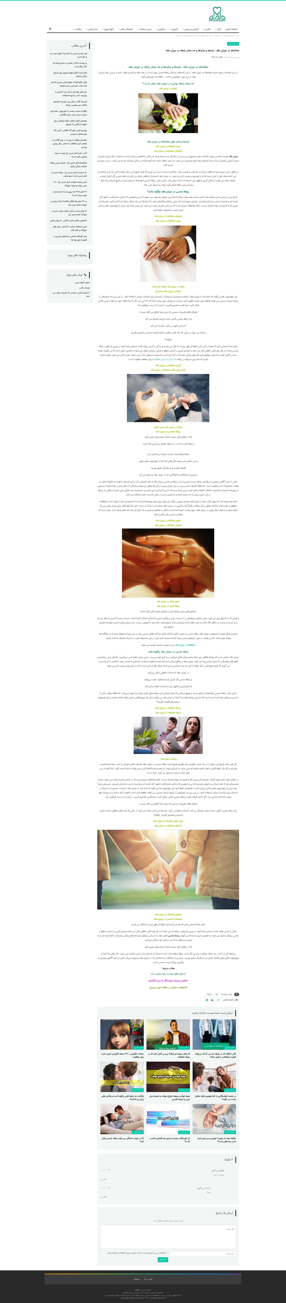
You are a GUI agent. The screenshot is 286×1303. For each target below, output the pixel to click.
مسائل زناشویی (233, 43)
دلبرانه (137, 1290)
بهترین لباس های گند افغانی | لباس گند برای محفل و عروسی (70, 132)
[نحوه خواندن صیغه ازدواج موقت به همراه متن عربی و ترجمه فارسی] (168, 1077)
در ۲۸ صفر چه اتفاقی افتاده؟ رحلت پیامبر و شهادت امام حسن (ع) (69, 203)
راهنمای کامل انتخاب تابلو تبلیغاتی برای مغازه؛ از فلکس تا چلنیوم (70, 122)
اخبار (219, 29)
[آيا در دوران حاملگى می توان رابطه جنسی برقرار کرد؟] (122, 1119)
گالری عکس (139, 1047)
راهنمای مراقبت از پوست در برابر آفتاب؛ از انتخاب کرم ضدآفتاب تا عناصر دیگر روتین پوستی (69, 144)
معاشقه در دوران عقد (195, 67)
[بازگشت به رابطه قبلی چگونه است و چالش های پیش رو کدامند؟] (122, 1077)
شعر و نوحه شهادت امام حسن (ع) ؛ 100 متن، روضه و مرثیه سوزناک (70, 184)
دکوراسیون (109, 29)
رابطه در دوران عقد (226, 994)
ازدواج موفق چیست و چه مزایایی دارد (168, 974)
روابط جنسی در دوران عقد (175, 192)
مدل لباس (93, 29)
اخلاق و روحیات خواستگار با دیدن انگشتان (168, 981)
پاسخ (102, 1179)
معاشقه (209, 994)
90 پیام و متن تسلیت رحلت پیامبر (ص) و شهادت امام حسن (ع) (69, 212)
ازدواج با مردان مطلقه (164, 359)
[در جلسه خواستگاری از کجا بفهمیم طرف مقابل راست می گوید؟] (214, 1077)
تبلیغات (136, 1279)
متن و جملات (145, 29)
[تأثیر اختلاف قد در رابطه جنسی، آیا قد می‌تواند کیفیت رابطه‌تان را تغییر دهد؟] (214, 1034)
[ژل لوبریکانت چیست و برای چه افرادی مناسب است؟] (168, 1119)
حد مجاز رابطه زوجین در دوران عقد (175, 84)
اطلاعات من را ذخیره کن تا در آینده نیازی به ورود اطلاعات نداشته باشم (136, 1253)
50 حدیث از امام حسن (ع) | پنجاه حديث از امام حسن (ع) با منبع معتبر (69, 174)
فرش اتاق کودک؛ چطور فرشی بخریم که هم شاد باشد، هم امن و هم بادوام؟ (69, 84)
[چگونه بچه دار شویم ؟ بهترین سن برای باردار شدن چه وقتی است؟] (214, 1119)
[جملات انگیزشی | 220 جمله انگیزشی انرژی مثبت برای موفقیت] (122, 1034)
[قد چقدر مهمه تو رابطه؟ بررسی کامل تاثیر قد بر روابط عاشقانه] (168, 1034)
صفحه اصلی (231, 29)
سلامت (78, 29)
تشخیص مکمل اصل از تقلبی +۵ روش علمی (68, 220)
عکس (207, 29)
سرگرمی (161, 29)
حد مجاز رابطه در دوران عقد (144, 67)
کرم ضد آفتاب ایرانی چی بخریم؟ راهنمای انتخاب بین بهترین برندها (70, 103)
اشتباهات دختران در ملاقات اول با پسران (168, 988)
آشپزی (175, 29)
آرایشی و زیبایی (191, 29)
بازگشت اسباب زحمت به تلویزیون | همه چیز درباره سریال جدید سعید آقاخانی (68, 113)
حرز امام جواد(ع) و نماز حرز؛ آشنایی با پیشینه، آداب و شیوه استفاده (71, 93)
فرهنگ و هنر (126, 29)
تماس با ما (148, 1279)
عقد (216, 994)
